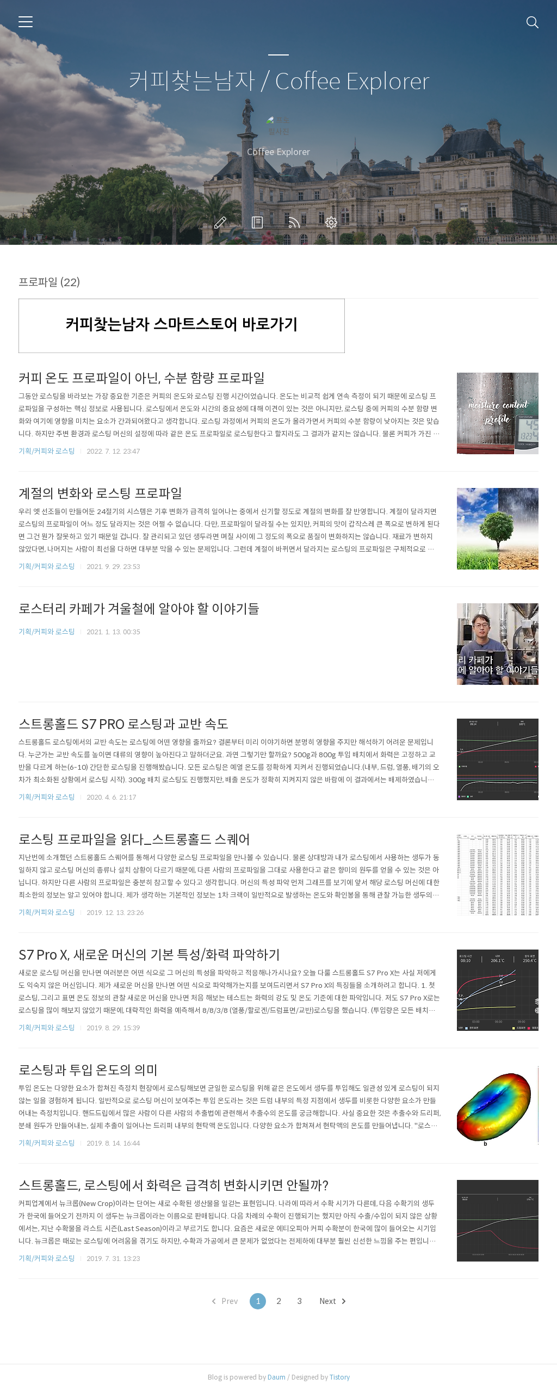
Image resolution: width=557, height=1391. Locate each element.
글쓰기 (222, 222)
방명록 (259, 222)
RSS (296, 222)
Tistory (340, 1377)
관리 (333, 222)
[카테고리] (25, 22)
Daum (277, 1377)
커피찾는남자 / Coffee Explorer (278, 82)
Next (328, 1301)
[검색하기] (532, 22)
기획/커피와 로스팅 (46, 451)
